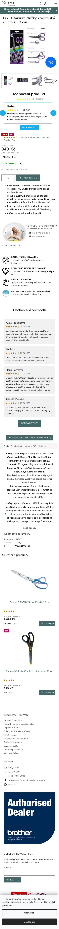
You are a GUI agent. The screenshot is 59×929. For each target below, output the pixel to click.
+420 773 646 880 (16, 776)
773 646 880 (13, 771)
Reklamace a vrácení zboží (16, 738)
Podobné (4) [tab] (16, 446)
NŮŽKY (18, 539)
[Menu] (55, 3)
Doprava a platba (12, 727)
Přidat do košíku (30, 177)
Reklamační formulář (13, 742)
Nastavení (29, 912)
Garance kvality (11, 746)
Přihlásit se (12, 879)
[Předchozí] (3, 113)
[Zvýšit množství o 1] (14, 176)
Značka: (9, 140)
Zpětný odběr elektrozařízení (17, 731)
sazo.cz (11, 784)
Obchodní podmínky (13, 720)
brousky (10, 514)
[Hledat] (40, 3)
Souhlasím (29, 922)
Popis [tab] (6, 446)
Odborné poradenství (13, 749)
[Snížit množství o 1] (14, 179)
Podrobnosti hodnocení (38, 137)
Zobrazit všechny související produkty (29, 437)
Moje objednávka (11, 753)
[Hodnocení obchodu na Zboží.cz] (21, 894)
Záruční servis (10, 735)
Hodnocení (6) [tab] (30, 446)
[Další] (53, 113)
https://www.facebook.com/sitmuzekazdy (26, 780)
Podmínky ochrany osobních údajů (19, 724)
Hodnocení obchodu (29, 310)
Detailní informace (9, 245)
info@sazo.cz (14, 767)
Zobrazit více (29, 127)
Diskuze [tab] (42, 446)
